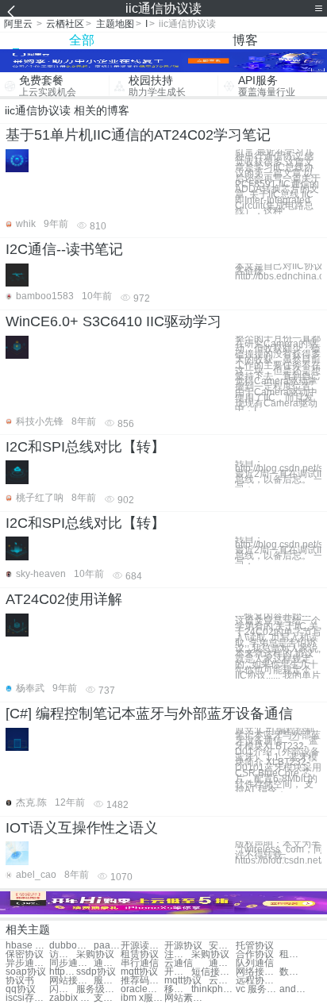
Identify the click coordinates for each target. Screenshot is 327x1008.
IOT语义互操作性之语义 (82, 828)
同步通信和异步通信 (71, 963)
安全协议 (222, 945)
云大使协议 (222, 980)
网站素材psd (186, 998)
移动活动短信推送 (177, 989)
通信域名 (107, 963)
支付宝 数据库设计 (107, 998)
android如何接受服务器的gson (292, 989)
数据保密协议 (292, 972)
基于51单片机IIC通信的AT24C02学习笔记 (138, 135)
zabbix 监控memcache (71, 998)
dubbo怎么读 (71, 945)
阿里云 (18, 23)
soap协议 (26, 972)
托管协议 (255, 945)
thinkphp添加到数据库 (213, 989)
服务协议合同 (107, 980)
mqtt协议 (139, 972)
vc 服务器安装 (257, 989)
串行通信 (140, 963)
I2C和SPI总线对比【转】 (85, 447)
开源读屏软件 (142, 945)
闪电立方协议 (62, 989)
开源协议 (183, 945)
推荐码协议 (142, 980)
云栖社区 (65, 23)
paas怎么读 (107, 945)
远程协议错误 (257, 980)
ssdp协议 (96, 972)
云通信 (178, 963)
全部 (81, 40)
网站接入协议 (71, 980)
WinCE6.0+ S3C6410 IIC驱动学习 (113, 321)
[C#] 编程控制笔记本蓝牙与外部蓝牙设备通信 (149, 713)
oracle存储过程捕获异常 (142, 989)
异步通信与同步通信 (27, 963)
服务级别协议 (98, 989)
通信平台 (222, 963)
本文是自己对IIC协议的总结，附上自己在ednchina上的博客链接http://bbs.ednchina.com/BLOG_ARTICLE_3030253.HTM (278, 271)
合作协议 (255, 954)
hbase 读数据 (27, 945)
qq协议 (21, 989)
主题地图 (115, 23)
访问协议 (62, 954)
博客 (245, 40)
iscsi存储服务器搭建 (27, 998)
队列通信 (255, 963)
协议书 (20, 980)
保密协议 (25, 954)
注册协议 (177, 954)
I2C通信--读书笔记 (64, 249)
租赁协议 (140, 954)
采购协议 (95, 954)
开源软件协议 (177, 972)
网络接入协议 (257, 972)
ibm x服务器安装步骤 (142, 998)
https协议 (62, 972)
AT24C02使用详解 (64, 599)
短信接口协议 (213, 972)
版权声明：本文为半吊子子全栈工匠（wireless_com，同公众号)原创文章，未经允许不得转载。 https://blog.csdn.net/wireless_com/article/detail (278, 852)
